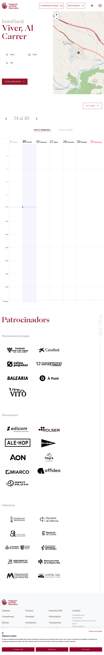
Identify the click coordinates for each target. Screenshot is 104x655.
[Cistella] (92, 5)
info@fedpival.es (78, 615)
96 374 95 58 (77, 618)
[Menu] (100, 5)
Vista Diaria (66, 130)
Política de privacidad (95, 631)
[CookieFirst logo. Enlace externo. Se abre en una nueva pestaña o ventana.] (3, 633)
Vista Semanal (42, 130)
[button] (78, 52)
